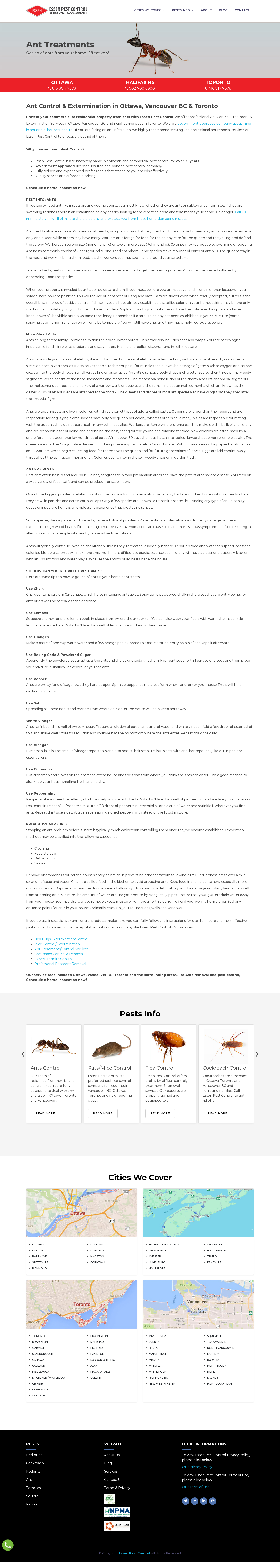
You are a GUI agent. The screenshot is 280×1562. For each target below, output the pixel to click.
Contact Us (113, 1480)
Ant (29, 1480)
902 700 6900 (141, 88)
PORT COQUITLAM (219, 1383)
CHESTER (155, 1256)
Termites (33, 1488)
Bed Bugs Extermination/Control (61, 939)
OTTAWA (38, 1244)
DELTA (153, 1347)
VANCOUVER (157, 1336)
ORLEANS (96, 1244)
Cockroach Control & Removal (59, 954)
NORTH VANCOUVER (220, 1347)
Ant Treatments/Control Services (61, 949)
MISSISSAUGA (40, 1371)
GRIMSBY (37, 1383)
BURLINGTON (99, 1336)
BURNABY (213, 1359)
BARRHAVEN (40, 1256)
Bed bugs (34, 1455)
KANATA (37, 1250)
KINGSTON (97, 1256)
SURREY (154, 1341)
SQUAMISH (214, 1336)
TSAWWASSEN (216, 1341)
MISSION (154, 1359)
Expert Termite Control (53, 959)
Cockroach (35, 1463)
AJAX (93, 1365)
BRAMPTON (40, 1341)
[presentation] (23, 1053)
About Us (112, 1455)
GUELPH (95, 1377)
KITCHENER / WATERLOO (48, 1377)
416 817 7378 (219, 88)
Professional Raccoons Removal (60, 964)
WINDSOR (38, 1395)
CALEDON (38, 1365)
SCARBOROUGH (42, 1353)
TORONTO (39, 1336)
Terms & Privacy (117, 1488)
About (206, 10)
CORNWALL (98, 1262)
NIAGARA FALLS (100, 1371)
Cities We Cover (147, 10)
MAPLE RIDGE (158, 1353)
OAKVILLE (38, 1347)
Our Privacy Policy (197, 1467)
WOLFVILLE (214, 1244)
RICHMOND (39, 1268)
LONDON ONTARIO (102, 1359)
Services (110, 1471)
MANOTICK (97, 1250)
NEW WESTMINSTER (162, 1383)
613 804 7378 (63, 88)
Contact (242, 10)
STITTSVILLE (40, 1262)
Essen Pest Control (134, 1553)
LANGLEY (213, 1353)
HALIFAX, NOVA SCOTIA (164, 1244)
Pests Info (181, 10)
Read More (45, 1113)
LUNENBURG (157, 1262)
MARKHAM (97, 1341)
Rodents (33, 1471)
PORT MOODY (216, 1365)
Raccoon (33, 1504)
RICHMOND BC (158, 1377)
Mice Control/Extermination (57, 944)
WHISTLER (156, 1365)
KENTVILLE (214, 1262)
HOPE (211, 1371)
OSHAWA (38, 1359)
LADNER (212, 1377)
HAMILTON (97, 1353)
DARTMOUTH (158, 1250)
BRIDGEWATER (217, 1250)
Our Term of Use (195, 1487)
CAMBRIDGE (40, 1389)
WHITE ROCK (157, 1371)
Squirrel (33, 1496)
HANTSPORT (157, 1268)
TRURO (212, 1256)
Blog (223, 10)
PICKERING (97, 1347)
